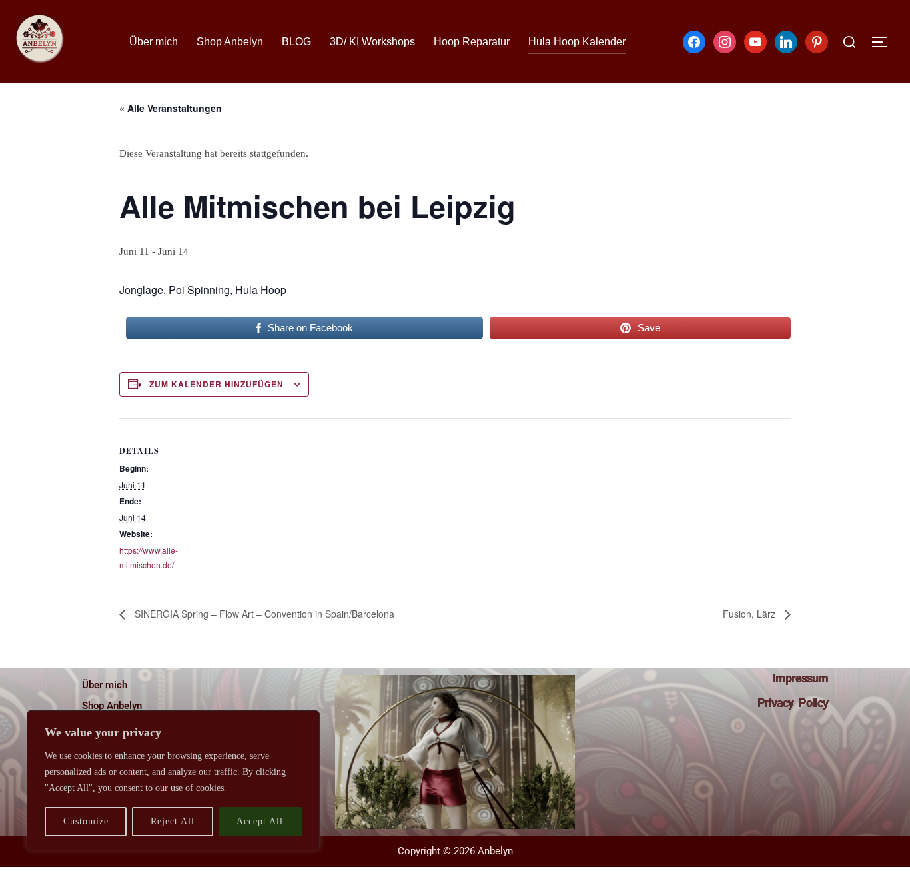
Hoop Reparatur (472, 41)
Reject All (173, 821)
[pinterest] (816, 40)
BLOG (296, 41)
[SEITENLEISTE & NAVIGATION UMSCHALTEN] (884, 42)
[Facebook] (694, 40)
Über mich (153, 41)
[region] (173, 780)
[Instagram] (724, 40)
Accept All (259, 821)
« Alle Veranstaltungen (170, 108)
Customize (86, 821)
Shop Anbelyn (230, 41)
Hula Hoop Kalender (577, 41)
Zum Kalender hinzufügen (216, 384)
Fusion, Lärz (750, 613)
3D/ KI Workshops (372, 41)
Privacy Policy (792, 703)
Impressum (800, 678)
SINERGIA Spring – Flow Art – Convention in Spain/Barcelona (263, 613)
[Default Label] (755, 40)
